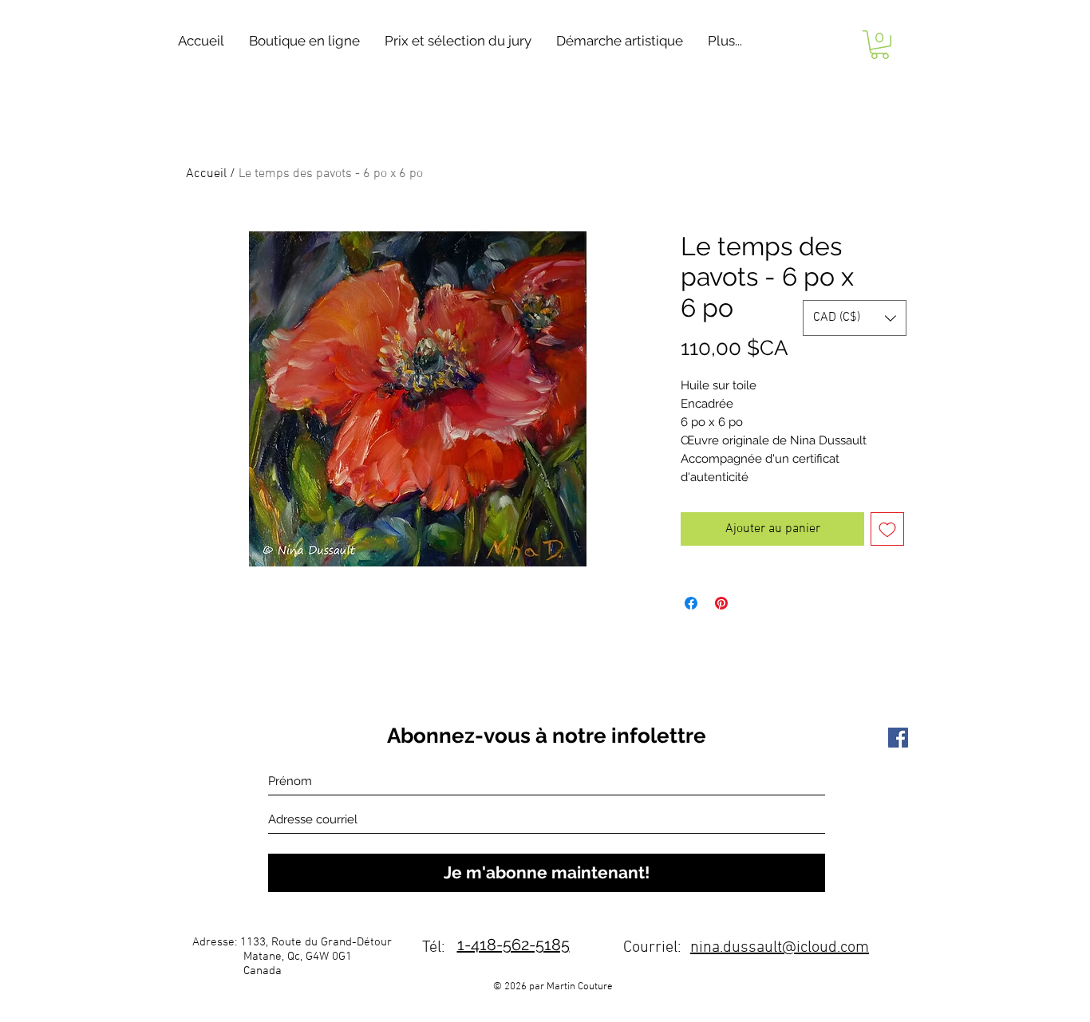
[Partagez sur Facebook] (691, 603)
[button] (304, 41)
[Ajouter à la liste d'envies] (887, 529)
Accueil (206, 174)
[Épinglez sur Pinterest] (721, 603)
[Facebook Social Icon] (898, 738)
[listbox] (854, 318)
